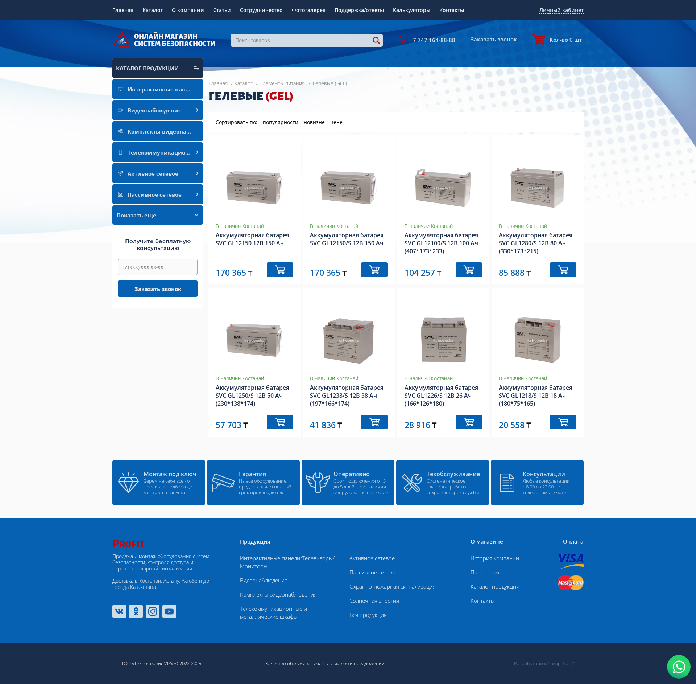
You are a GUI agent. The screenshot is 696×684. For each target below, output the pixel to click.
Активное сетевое (372, 558)
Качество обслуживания (292, 663)
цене (336, 122)
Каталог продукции (495, 586)
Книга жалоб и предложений (353, 663)
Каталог (152, 10)
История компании (495, 558)
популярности (280, 122)
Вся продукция (368, 614)
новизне (314, 122)
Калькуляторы (411, 10)
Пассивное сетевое (373, 572)
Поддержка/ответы (359, 10)
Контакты (451, 10)
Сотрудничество (261, 10)
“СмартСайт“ (561, 663)
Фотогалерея (309, 10)
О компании (188, 10)
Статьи (222, 10)
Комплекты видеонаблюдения (278, 594)
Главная (122, 10)
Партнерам (485, 572)
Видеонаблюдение (263, 580)
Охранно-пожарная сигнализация (392, 586)
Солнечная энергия (374, 600)
